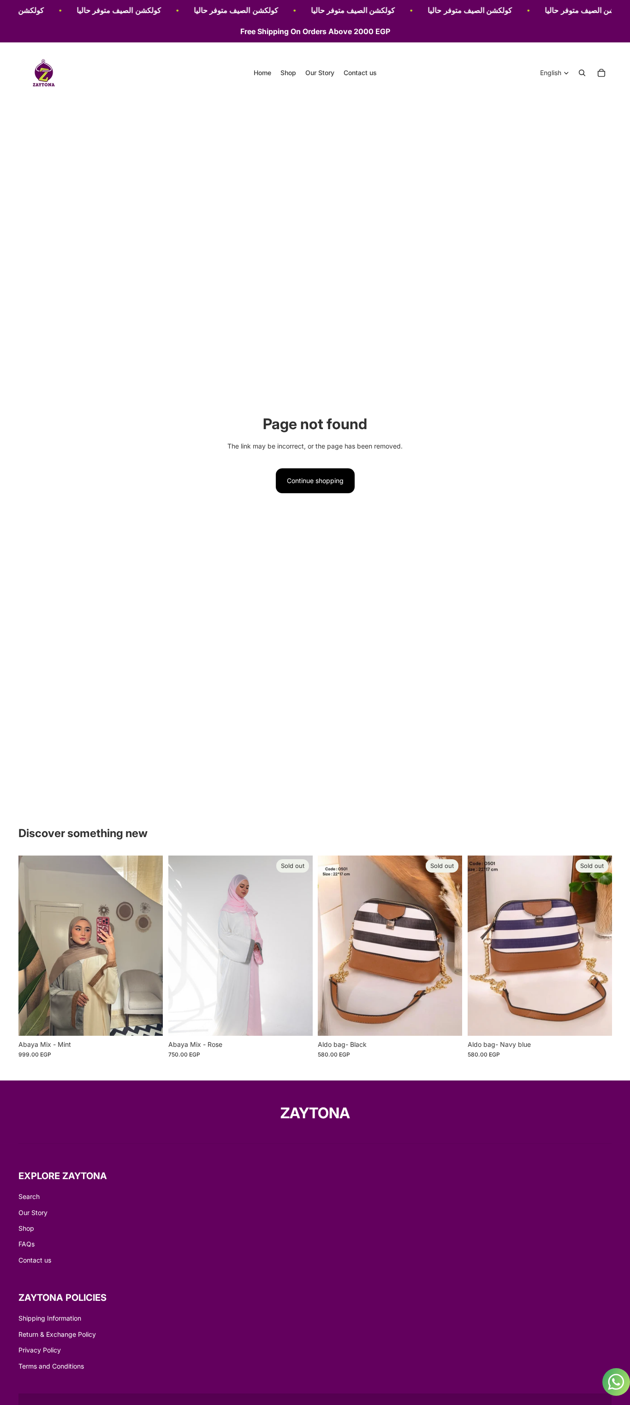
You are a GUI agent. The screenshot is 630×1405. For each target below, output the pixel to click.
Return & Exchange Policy (57, 1334)
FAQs (26, 1244)
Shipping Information (49, 1318)
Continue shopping (315, 480)
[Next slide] (149, 945)
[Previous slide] (32, 945)
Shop (26, 1228)
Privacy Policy (39, 1350)
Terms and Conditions (51, 1366)
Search (29, 1196)
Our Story (33, 1212)
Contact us (34, 1260)
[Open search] (582, 73)
